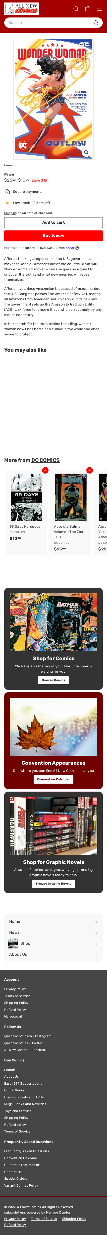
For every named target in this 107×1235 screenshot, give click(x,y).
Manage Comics (58, 1212)
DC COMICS (45, 460)
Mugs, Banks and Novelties (25, 1104)
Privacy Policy (15, 989)
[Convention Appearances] (53, 727)
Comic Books (14, 1090)
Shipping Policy (16, 1003)
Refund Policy (15, 1010)
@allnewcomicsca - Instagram (28, 1036)
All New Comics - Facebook (25, 1050)
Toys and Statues (18, 1111)
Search (9, 1070)
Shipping (10, 213)
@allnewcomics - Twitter (23, 1043)
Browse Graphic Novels (53, 883)
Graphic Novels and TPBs (24, 1097)
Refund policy (15, 1125)
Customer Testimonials (22, 1165)
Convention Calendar (53, 779)
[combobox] (53, 22)
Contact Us (13, 1172)
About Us (11, 1076)
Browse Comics (53, 680)
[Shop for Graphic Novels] (53, 826)
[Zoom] (86, 152)
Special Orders (15, 1178)
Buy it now (53, 235)
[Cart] (88, 8)
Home (9, 165)
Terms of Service (17, 996)
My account (13, 1016)
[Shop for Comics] (53, 622)
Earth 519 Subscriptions (23, 1083)
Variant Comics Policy (21, 1185)
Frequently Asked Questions (26, 1151)
